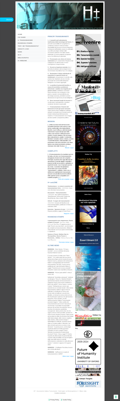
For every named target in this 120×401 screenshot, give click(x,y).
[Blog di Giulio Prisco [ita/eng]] (88, 318)
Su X (19, 55)
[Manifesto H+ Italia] (88, 92)
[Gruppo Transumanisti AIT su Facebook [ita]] (88, 113)
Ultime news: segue (68, 356)
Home (20, 34)
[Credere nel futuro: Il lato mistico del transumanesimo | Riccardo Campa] (88, 150)
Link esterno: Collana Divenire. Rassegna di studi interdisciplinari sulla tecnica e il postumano (88, 41)
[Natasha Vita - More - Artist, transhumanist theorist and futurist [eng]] (88, 375)
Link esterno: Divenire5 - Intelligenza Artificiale (88, 66)
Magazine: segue (69, 213)
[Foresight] (88, 386)
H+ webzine (22, 60)
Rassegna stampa (25, 43)
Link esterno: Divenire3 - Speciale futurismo (88, 58)
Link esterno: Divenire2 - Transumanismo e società (88, 55)
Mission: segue (69, 147)
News (20, 52)
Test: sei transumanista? (28, 46)
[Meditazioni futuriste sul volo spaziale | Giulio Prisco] (88, 231)
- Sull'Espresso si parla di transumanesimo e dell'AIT (58, 352)
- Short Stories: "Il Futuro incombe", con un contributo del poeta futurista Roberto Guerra (58, 250)
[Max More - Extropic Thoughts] (88, 379)
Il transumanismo (25, 40)
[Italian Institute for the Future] (88, 325)
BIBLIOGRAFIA (23, 57)
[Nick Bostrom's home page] (88, 369)
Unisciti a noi (23, 49)
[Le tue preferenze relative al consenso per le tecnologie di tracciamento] (116, 397)
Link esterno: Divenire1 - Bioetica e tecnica (88, 51)
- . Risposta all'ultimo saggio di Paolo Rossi (60, 210)
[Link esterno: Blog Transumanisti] (88, 110)
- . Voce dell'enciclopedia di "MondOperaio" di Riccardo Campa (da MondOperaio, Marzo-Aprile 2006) (59, 195)
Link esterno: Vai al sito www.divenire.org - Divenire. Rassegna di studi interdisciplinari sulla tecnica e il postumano (88, 75)
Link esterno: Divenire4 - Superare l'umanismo (88, 62)
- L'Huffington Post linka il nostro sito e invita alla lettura (60, 348)
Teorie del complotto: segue (66, 179)
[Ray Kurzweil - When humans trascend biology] (88, 372)
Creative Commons (60, 393)
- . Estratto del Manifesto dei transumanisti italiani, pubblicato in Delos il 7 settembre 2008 (60, 203)
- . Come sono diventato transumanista (60, 188)
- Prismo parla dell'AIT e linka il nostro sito (60, 273)
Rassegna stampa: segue (66, 242)
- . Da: (60, 237)
